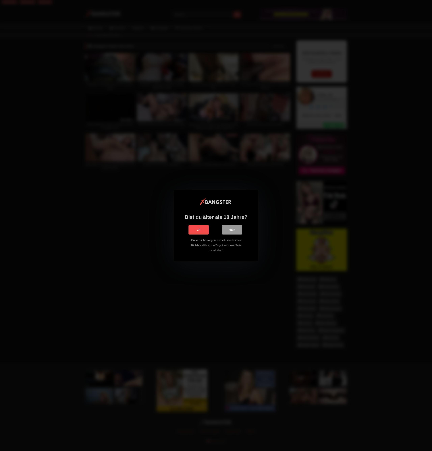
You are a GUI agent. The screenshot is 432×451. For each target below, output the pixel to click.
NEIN (232, 229)
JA (198, 229)
